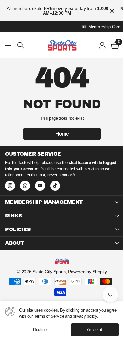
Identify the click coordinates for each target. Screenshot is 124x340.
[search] (20, 45)
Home (62, 134)
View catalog (8, 45)
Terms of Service (49, 316)
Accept (94, 329)
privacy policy (85, 316)
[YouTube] (40, 186)
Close (112, 10)
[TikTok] (55, 186)
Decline (40, 329)
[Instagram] (10, 186)
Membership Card (104, 27)
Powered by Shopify (87, 271)
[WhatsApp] (25, 186)
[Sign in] (102, 45)
